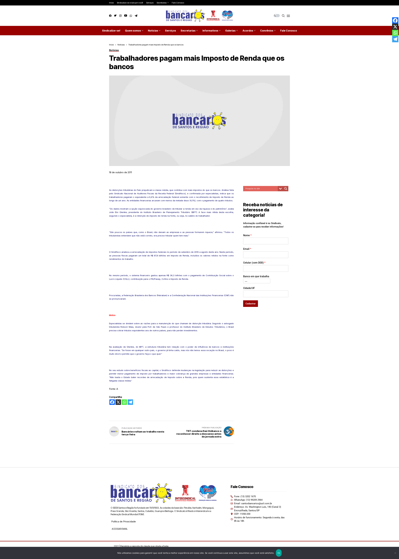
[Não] (395, 552)
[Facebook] (112, 402)
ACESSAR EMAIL (119, 528)
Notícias (121, 44)
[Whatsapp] (124, 402)
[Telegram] (130, 402)
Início (111, 44)
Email (247, 248)
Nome (247, 235)
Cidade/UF (249, 287)
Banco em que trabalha (256, 276)
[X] (118, 402)
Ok (278, 553)
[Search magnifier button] (285, 188)
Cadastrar (250, 303)
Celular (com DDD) (254, 262)
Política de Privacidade (123, 521)
